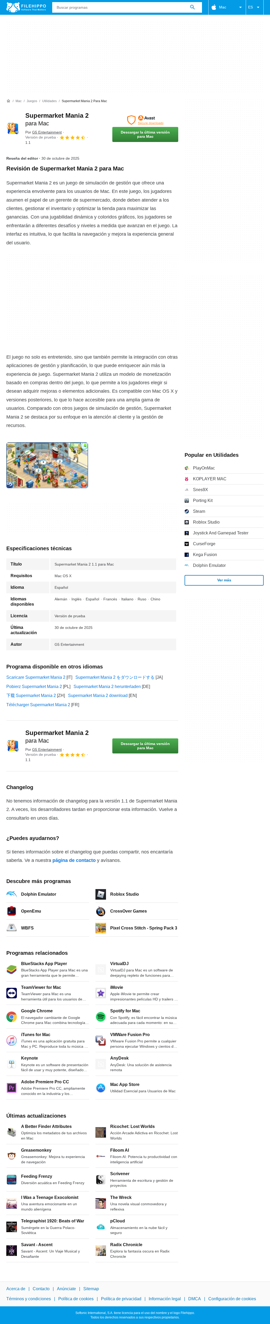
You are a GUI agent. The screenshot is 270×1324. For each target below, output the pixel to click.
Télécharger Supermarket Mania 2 (38, 705)
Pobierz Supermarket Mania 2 (34, 686)
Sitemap (91, 1289)
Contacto (41, 1289)
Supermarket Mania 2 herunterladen (107, 686)
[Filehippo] (26, 7)
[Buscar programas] (192, 7)
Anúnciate (66, 1289)
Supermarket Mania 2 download (98, 695)
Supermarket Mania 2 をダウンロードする (115, 677)
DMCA (194, 1299)
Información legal (165, 1299)
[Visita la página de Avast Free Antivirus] (145, 120)
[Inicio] (8, 101)
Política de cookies (76, 1299)
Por (43, 132)
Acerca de (15, 1289)
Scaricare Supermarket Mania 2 (35, 677)
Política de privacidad (121, 1299)
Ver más (224, 580)
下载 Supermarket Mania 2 (31, 695)
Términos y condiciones (28, 1299)
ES (250, 7)
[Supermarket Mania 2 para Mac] (12, 128)
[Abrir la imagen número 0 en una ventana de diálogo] (47, 465)
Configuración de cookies (232, 1299)
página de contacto (74, 860)
